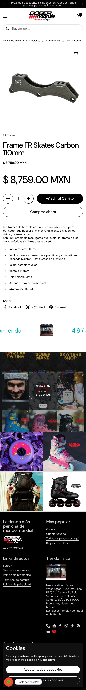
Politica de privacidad (17, 584)
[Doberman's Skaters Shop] (42, 16)
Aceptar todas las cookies (43, 669)
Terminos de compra (16, 580)
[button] (79, 16)
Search (7, 565)
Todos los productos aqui (62, 538)
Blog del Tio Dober (58, 543)
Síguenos (43, 394)
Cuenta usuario (56, 534)
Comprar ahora (43, 211)
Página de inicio (12, 40)
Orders (50, 529)
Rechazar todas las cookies (43, 680)
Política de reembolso (17, 575)
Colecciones (33, 40)
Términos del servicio (16, 570)
